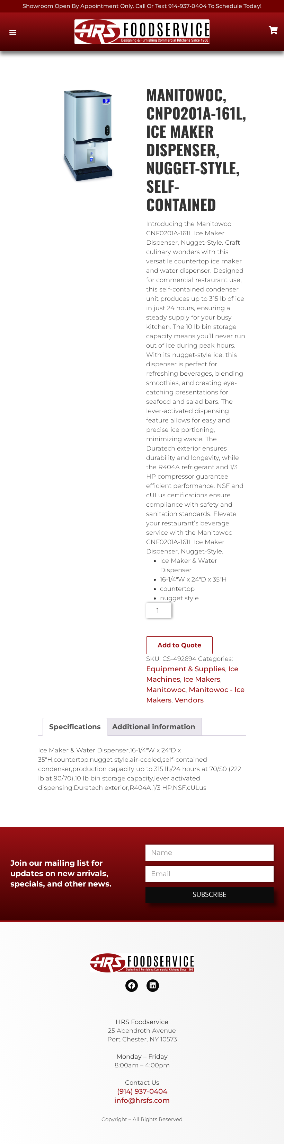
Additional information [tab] (153, 727)
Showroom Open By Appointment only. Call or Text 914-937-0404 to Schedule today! (142, 6)
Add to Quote (179, 645)
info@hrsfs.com (142, 1100)
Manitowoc (166, 689)
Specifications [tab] (75, 727)
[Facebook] (131, 985)
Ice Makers (201, 679)
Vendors (189, 700)
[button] (12, 31)
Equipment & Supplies (185, 669)
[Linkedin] (153, 985)
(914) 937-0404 (142, 1091)
